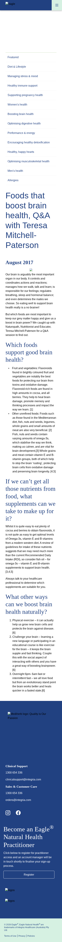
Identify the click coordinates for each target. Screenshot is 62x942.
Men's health (15, 170)
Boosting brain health (21, 114)
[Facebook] (21, 813)
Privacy (21, 936)
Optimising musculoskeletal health (28, 161)
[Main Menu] (57, 5)
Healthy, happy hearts (21, 151)
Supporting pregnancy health (25, 95)
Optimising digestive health (24, 123)
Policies (31, 936)
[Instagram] (11, 813)
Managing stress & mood (23, 76)
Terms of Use (10, 936)
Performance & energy (21, 132)
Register (29, 874)
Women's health (17, 104)
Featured (13, 57)
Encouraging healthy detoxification (29, 142)
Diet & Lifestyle (17, 66)
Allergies (13, 180)
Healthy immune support (22, 85)
